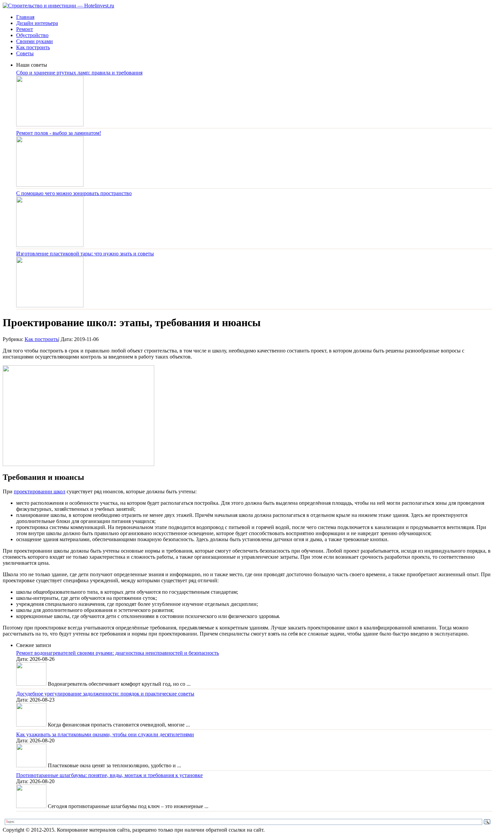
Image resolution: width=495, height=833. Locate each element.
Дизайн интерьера (37, 23)
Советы (25, 53)
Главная (25, 17)
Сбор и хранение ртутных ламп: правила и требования (79, 72)
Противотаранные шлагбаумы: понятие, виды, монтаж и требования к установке (109, 775)
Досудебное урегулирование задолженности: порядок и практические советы (105, 694)
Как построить (33, 47)
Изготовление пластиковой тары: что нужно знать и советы (85, 253)
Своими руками (34, 41)
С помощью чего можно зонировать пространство (74, 193)
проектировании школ (39, 491)
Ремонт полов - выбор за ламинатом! (58, 133)
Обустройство (32, 35)
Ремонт (24, 29)
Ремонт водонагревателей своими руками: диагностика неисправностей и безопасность (117, 653)
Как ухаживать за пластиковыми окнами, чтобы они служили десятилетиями (105, 734)
